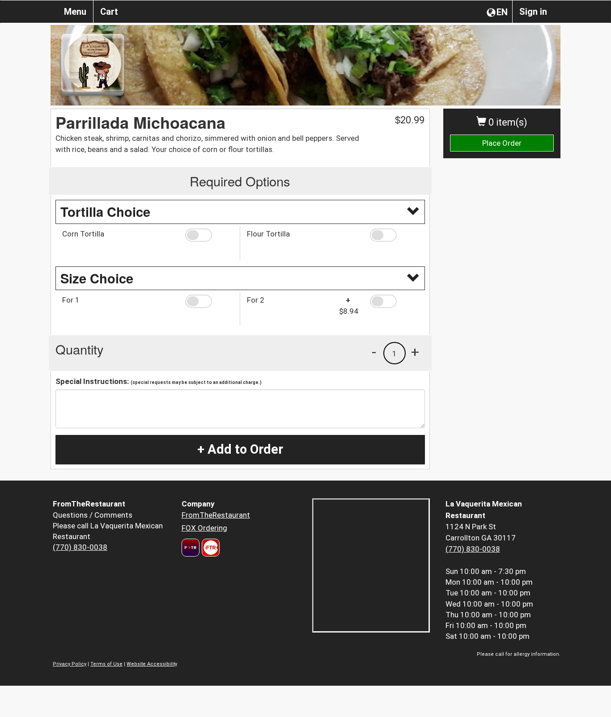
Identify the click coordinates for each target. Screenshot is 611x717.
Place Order (502, 143)
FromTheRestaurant (216, 514)
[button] (209, 235)
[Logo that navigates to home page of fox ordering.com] (209, 548)
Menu (75, 11)
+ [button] (415, 351)
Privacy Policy (69, 664)
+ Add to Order (240, 449)
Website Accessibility (152, 664)
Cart (109, 11)
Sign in (533, 11)
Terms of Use (106, 664)
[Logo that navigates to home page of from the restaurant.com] (190, 548)
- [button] (374, 351)
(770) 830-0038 (80, 547)
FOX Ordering (204, 527)
